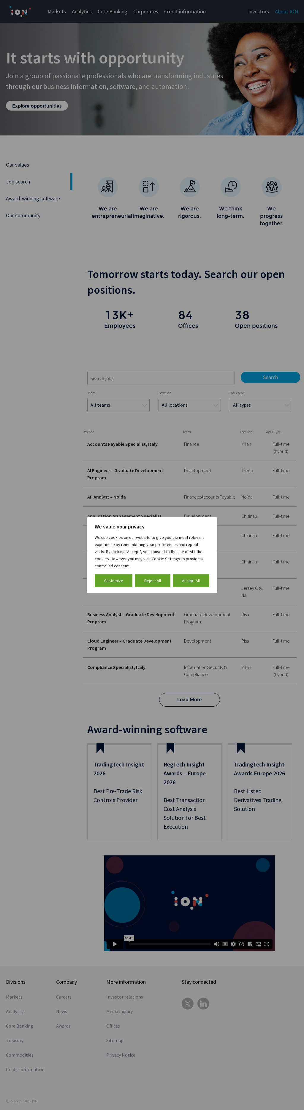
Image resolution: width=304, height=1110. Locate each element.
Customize (113, 580)
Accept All (191, 580)
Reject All (152, 580)
